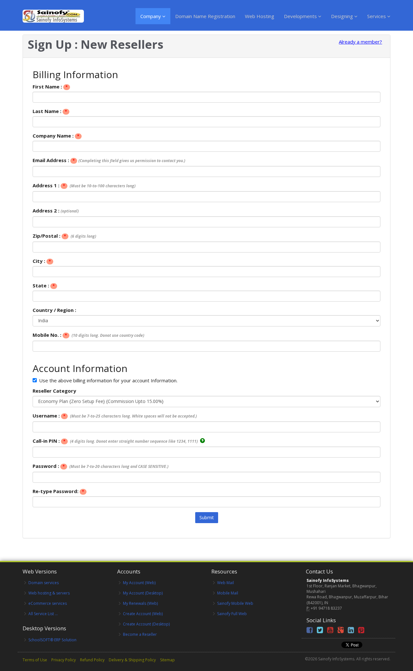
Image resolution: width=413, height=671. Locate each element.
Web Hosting (259, 16)
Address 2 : (56, 210)
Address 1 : (84, 185)
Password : (100, 466)
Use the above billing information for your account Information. (108, 380)
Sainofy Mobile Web (235, 603)
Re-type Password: (58, 491)
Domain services (43, 582)
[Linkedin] (351, 631)
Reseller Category (54, 390)
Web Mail (225, 582)
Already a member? (360, 41)
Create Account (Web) (143, 613)
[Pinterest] (361, 631)
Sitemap (167, 660)
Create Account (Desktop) (146, 624)
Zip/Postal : (64, 235)
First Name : (50, 86)
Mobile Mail (227, 593)
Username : (115, 415)
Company (151, 16)
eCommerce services (47, 603)
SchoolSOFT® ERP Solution (52, 640)
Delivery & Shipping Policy (132, 660)
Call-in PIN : (116, 441)
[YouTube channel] (330, 631)
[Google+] (340, 631)
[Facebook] (310, 631)
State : (44, 285)
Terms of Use (35, 660)
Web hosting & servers (49, 593)
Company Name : (56, 135)
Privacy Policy (63, 660)
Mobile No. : (88, 335)
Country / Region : (54, 310)
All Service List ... (43, 613)
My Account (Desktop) (143, 593)
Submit (206, 517)
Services (377, 16)
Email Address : (109, 160)
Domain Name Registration (205, 16)
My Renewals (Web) (140, 603)
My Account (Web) (139, 582)
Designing (342, 16)
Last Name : (50, 111)
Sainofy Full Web (232, 613)
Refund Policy (92, 660)
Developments (301, 16)
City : (42, 261)
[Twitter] (320, 631)
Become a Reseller (140, 634)
